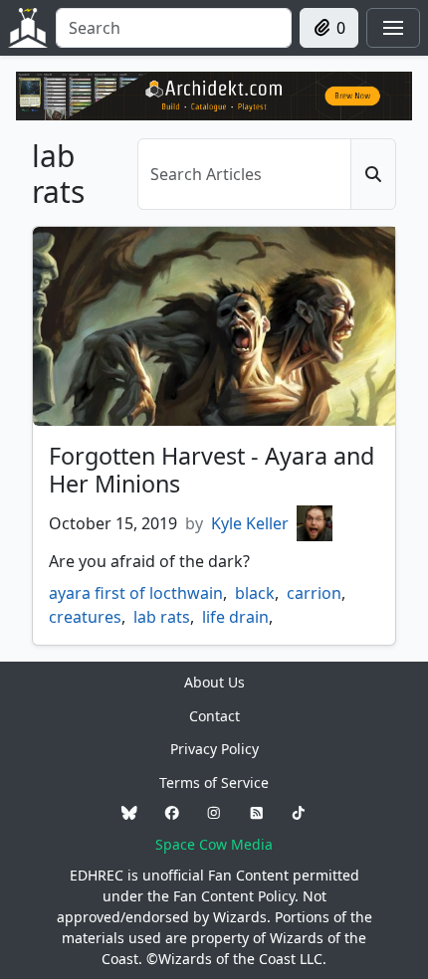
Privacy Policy (214, 748)
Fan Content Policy (234, 895)
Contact (214, 715)
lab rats (161, 617)
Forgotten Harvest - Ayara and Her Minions (211, 469)
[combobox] (174, 28)
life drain (235, 617)
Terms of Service (214, 782)
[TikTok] (299, 813)
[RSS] (257, 813)
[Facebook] (172, 813)
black (255, 593)
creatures (85, 617)
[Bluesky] (129, 813)
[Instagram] (214, 813)
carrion (314, 593)
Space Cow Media (214, 844)
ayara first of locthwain (136, 593)
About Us (214, 682)
